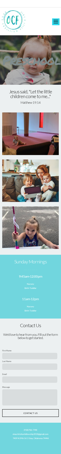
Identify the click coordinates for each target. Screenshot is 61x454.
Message (6, 387)
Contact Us (30, 413)
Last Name (6, 361)
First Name (7, 351)
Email (4, 374)
